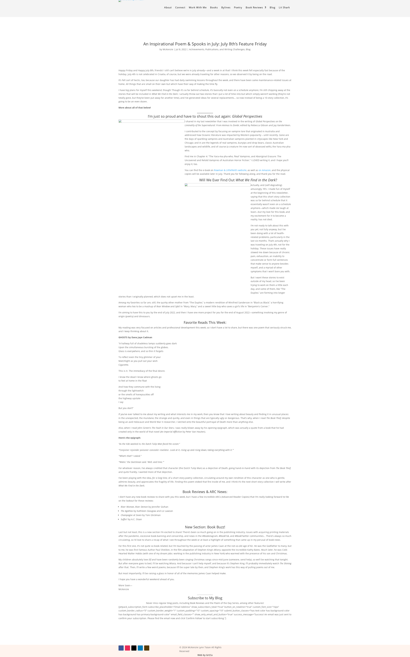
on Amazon (265, 170)
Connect (180, 7)
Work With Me (198, 7)
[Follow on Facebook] (121, 648)
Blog (272, 7)
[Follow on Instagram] (127, 648)
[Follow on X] (133, 648)
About (168, 7)
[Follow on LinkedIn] (140, 648)
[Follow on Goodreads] (146, 648)
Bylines (225, 7)
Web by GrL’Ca (205, 655)
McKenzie (168, 49)
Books (214, 7)
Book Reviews (254, 7)
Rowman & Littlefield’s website (230, 170)
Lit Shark (284, 7)
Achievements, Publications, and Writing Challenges (217, 49)
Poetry (238, 7)
